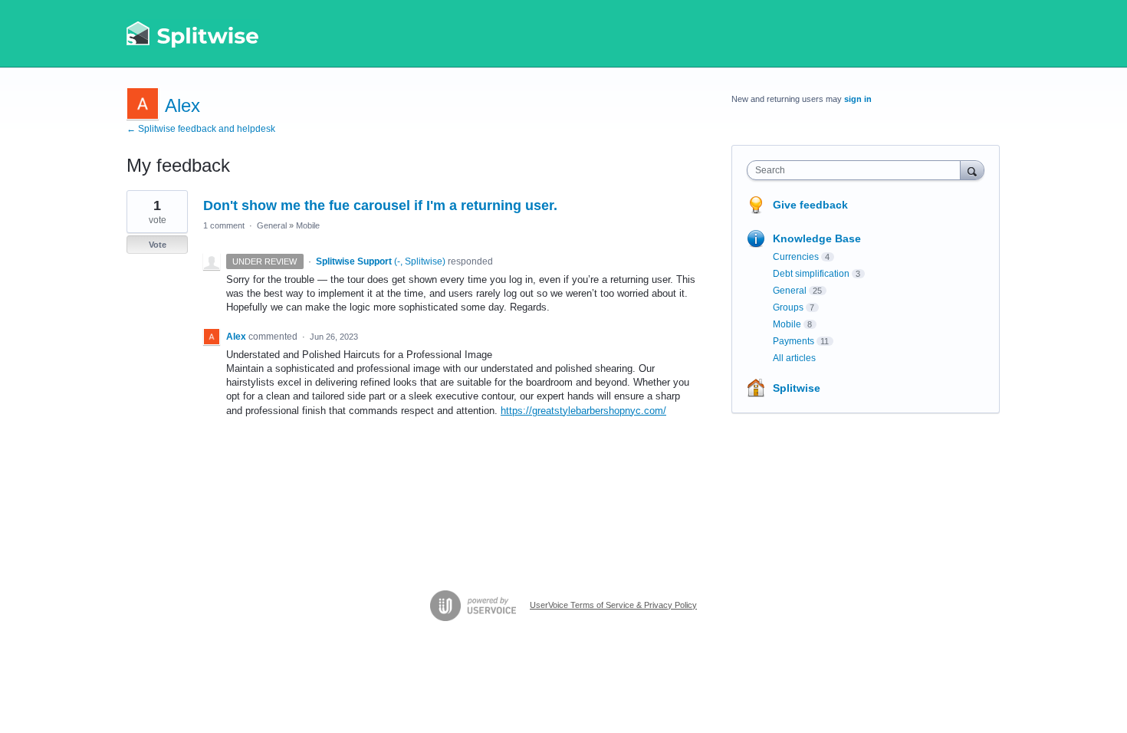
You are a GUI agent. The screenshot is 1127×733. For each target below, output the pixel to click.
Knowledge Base (817, 238)
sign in (858, 99)
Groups (788, 307)
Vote (157, 244)
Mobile (308, 225)
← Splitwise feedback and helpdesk (201, 128)
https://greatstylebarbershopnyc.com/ (583, 410)
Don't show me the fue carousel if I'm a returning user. (380, 205)
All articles (794, 358)
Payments (793, 341)
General (272, 225)
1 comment (224, 225)
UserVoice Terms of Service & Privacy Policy (613, 605)
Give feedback (810, 205)
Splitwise (796, 388)
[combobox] (857, 170)
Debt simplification (811, 273)
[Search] (972, 169)
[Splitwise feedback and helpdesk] (193, 33)
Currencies (796, 256)
